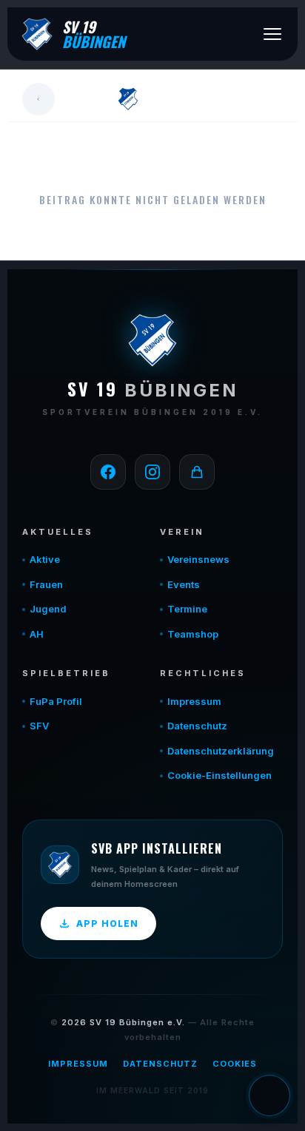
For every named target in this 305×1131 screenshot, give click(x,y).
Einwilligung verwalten (269, 1095)
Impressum (194, 701)
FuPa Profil (56, 701)
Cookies (234, 1064)
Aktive (45, 559)
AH (37, 634)
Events (183, 584)
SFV (39, 726)
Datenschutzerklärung (220, 751)
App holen (107, 923)
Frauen (46, 584)
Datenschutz (197, 726)
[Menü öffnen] (272, 34)
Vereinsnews (198, 559)
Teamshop (192, 634)
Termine (187, 609)
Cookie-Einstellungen (219, 775)
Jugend (48, 609)
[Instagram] (152, 472)
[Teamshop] (197, 472)
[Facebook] (108, 472)
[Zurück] (38, 99)
